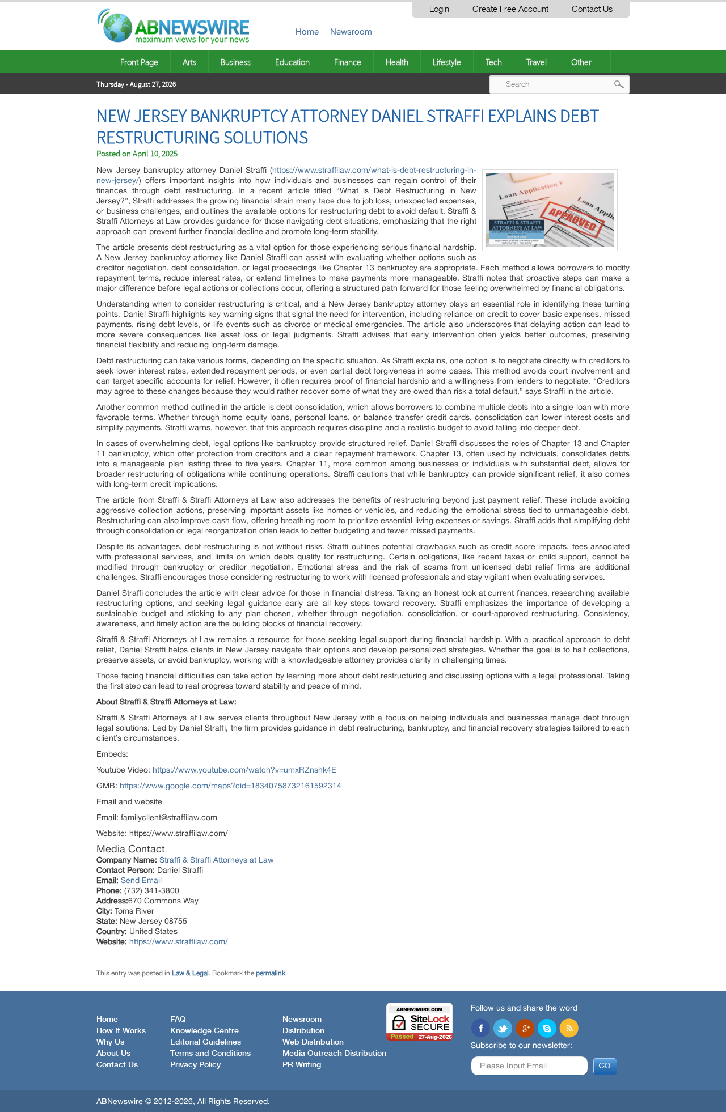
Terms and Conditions (210, 1054)
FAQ (178, 1020)
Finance (347, 61)
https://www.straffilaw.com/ (178, 941)
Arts (189, 61)
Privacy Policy (195, 1065)
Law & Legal (190, 973)
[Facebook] (480, 1029)
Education (292, 61)
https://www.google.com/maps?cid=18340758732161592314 (230, 785)
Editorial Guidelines (205, 1042)
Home (307, 31)
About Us (113, 1054)
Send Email (141, 880)
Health (397, 61)
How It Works (121, 1031)
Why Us (110, 1042)
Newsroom (351, 31)
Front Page (139, 61)
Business (236, 61)
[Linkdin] (524, 1029)
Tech (494, 61)
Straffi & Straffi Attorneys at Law (216, 859)
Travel (536, 61)
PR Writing (301, 1065)
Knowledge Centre (204, 1031)
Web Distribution (313, 1042)
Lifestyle (447, 61)
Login (439, 9)
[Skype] (546, 1029)
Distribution (303, 1031)
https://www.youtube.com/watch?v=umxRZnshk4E (244, 769)
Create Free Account (510, 9)
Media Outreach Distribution (334, 1054)
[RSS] (569, 1029)
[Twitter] (502, 1029)
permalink (270, 973)
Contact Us (592, 9)
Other (581, 61)
